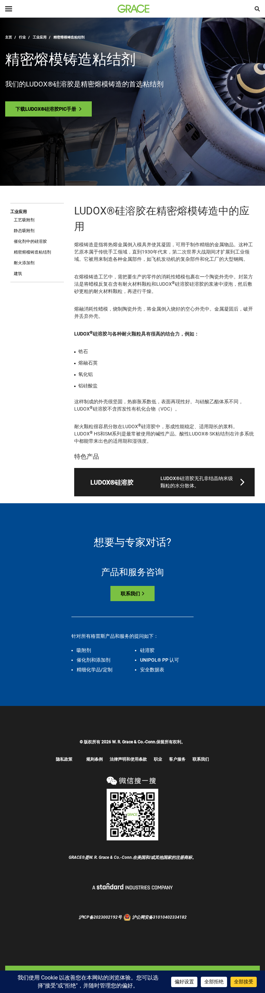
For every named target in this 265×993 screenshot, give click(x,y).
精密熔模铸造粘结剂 (32, 252)
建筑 (18, 273)
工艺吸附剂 (24, 220)
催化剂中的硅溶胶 (30, 241)
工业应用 (40, 37)
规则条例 (94, 759)
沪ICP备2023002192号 (100, 917)
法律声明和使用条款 (128, 759)
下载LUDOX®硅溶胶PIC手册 (46, 109)
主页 (8, 37)
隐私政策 (64, 759)
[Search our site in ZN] (257, 8)
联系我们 (130, 593)
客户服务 (177, 759)
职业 (158, 759)
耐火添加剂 (24, 262)
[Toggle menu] (8, 8)
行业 (22, 37)
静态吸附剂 (24, 230)
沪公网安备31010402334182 (159, 917)
